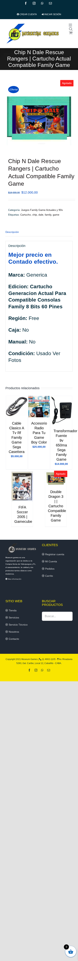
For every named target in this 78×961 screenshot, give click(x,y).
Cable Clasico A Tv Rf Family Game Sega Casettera (16, 437)
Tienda (12, 610)
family (48, 214)
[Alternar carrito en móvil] (71, 33)
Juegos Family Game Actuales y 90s (42, 209)
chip (34, 214)
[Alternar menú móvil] (71, 25)
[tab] (39, 232)
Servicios (13, 617)
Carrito (48, 575)
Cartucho (25, 214)
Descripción (12, 232)
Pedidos (49, 568)
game (56, 214)
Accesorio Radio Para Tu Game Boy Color (39, 432)
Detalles (16, 407)
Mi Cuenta (50, 561)
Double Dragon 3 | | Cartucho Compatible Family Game (57, 506)
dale (40, 214)
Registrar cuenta (54, 554)
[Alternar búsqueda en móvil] (71, 29)
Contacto (13, 638)
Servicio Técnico (18, 624)
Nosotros (13, 631)
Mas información (14, 579)
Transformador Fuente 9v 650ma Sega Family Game (65, 445)
